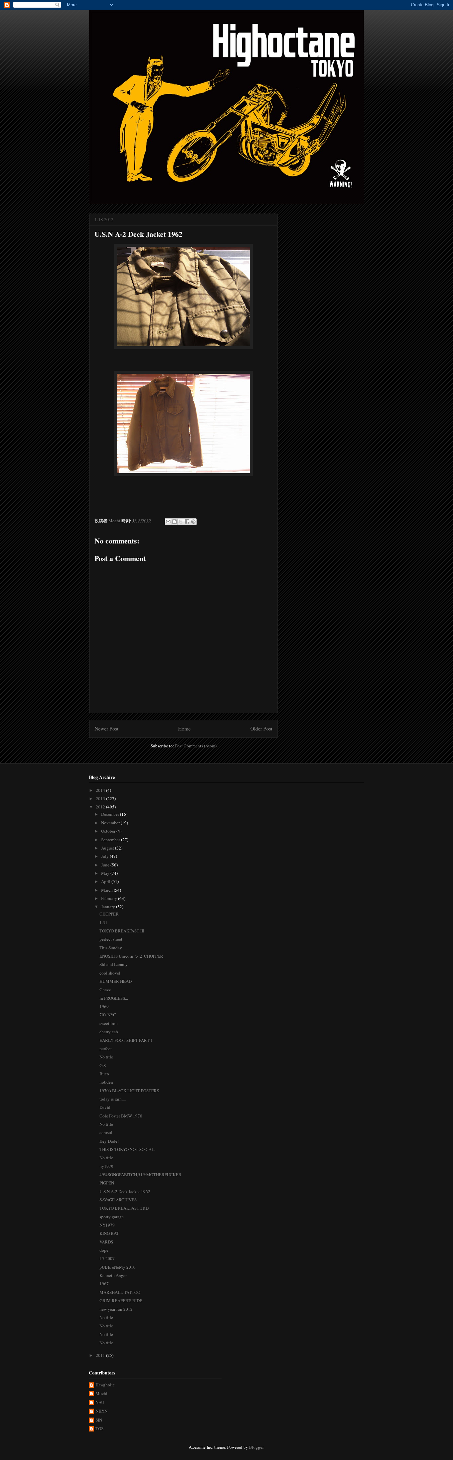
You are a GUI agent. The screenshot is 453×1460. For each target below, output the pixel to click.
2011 (101, 1355)
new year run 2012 (116, 1309)
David (104, 1107)
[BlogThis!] (174, 521)
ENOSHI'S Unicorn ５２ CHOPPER (131, 956)
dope (103, 1250)
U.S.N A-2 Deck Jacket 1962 (124, 1191)
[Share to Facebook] (187, 521)
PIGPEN (106, 1183)
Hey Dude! (109, 1141)
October (108, 831)
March (107, 890)
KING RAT (109, 1233)
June (105, 865)
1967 (104, 1284)
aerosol (105, 1132)
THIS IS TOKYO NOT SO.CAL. (127, 1149)
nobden (106, 1082)
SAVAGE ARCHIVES (118, 1200)
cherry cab (108, 1032)
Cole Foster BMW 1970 (120, 1116)
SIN (99, 1420)
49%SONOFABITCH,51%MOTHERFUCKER (140, 1174)
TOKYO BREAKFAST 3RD (124, 1208)
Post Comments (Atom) (196, 746)
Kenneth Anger (113, 1275)
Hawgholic (105, 1385)
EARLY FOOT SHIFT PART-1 (126, 1040)
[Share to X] (180, 521)
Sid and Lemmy (113, 964)
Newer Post (106, 728)
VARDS (106, 1242)
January (108, 907)
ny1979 (106, 1166)
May (105, 873)
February (109, 898)
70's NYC (107, 1015)
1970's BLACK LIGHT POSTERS (129, 1091)
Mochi (101, 1393)
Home (184, 728)
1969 (104, 1006)
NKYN (101, 1411)
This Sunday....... (114, 948)
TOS (99, 1428)
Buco (104, 1074)
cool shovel (109, 973)
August (108, 848)
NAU (100, 1402)
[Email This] (168, 521)
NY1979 (107, 1225)
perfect (105, 1048)
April (106, 881)
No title (106, 1057)
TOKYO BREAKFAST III (121, 931)
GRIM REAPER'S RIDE (120, 1300)
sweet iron (108, 1023)
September (111, 840)
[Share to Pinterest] (193, 521)
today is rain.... (112, 1099)
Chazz (105, 989)
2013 (101, 798)
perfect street (110, 939)
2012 (101, 807)
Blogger (256, 1447)
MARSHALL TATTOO (119, 1292)
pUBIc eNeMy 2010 (117, 1267)
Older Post (261, 728)
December (110, 814)
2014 (101, 790)
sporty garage (111, 1217)
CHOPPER (109, 914)
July (105, 856)
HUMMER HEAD (115, 981)
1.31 (103, 922)
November (111, 823)
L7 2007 (107, 1258)
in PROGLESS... (113, 998)
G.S (102, 1065)
